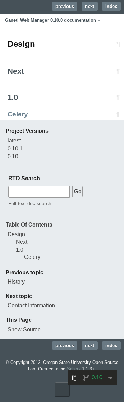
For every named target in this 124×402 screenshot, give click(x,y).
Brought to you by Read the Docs (62, 389)
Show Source (24, 329)
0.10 (13, 156)
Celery (32, 257)
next (89, 6)
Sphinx (74, 368)
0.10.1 (15, 148)
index (111, 6)
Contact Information (31, 305)
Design (16, 234)
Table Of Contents (29, 225)
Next (21, 242)
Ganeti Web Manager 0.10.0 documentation (50, 20)
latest (14, 140)
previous (64, 6)
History (16, 282)
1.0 (19, 250)
